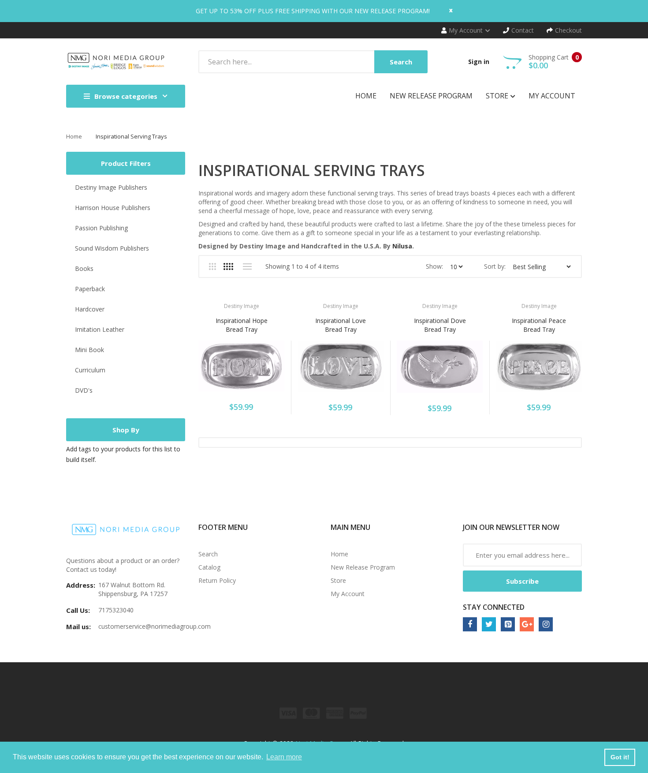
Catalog (209, 567)
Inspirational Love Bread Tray (340, 325)
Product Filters (126, 163)
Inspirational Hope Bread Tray (242, 325)
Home (74, 136)
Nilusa (402, 246)
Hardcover (89, 309)
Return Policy (217, 580)
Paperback (90, 289)
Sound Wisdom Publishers (112, 248)
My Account (348, 593)
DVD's (84, 390)
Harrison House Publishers (112, 207)
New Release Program (363, 567)
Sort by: (495, 266)
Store (338, 580)
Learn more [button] (284, 757)
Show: (434, 266)
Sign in (478, 61)
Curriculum (90, 370)
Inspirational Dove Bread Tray (440, 325)
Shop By (125, 429)
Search (208, 554)
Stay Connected (494, 607)
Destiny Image (241, 306)
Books (84, 268)
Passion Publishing (101, 228)
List (247, 266)
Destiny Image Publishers (111, 187)
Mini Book (89, 349)
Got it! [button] (620, 757)
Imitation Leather (99, 329)
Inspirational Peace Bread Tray (539, 325)
